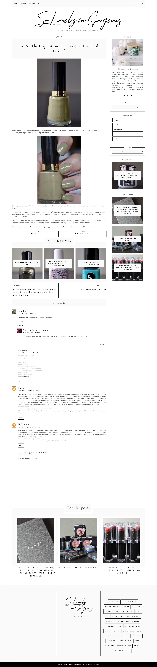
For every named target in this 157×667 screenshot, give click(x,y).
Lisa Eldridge (128, 631)
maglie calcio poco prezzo (34, 437)
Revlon (88, 234)
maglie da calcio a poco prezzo (30, 439)
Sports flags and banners (81, 411)
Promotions (136, 636)
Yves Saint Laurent (122, 651)
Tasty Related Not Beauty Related (118, 646)
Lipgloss (108, 631)
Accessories (114, 601)
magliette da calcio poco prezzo (31, 441)
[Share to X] (32, 234)
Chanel (138, 611)
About (23, 3)
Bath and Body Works (113, 606)
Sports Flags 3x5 (63, 411)
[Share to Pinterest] (38, 234)
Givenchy (135, 616)
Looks (138, 631)
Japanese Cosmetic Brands (128, 621)
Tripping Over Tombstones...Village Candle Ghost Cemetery (128, 175)
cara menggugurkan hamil (32, 452)
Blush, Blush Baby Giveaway (92, 289)
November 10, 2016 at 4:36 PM (29, 427)
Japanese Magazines (114, 626)
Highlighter (111, 621)
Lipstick (117, 631)
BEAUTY (116, 120)
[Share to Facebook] (35, 234)
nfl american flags (25, 407)
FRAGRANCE (118, 129)
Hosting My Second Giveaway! (128, 239)
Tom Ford (137, 646)
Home (16, 3)
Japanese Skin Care (132, 626)
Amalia (22, 311)
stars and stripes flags (27, 409)
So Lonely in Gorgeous (35, 330)
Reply (21, 322)
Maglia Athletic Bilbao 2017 (55, 441)
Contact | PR (34, 3)
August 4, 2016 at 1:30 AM (33, 333)
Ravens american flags (45, 409)
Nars (127, 636)
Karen (21, 388)
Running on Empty (125, 641)
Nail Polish (79, 234)
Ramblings (111, 641)
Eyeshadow (125, 616)
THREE (137, 641)
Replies (22, 326)
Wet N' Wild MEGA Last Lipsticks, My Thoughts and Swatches (127, 268)
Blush (126, 606)
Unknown (23, 424)
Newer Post (18, 285)
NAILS (116, 125)
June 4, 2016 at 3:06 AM (27, 314)
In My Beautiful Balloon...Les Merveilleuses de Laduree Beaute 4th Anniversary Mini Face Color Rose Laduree (34, 292)
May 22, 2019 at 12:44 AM (27, 455)
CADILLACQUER (127, 611)
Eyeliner (115, 616)
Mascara (107, 636)
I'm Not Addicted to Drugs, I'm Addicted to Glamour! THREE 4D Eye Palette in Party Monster (128, 210)
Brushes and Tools (112, 611)
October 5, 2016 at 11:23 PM (28, 352)
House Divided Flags (49, 411)
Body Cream (136, 606)
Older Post (99, 285)
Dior (107, 616)
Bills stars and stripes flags (29, 411)
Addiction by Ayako (129, 601)
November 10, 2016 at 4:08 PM (29, 391)
